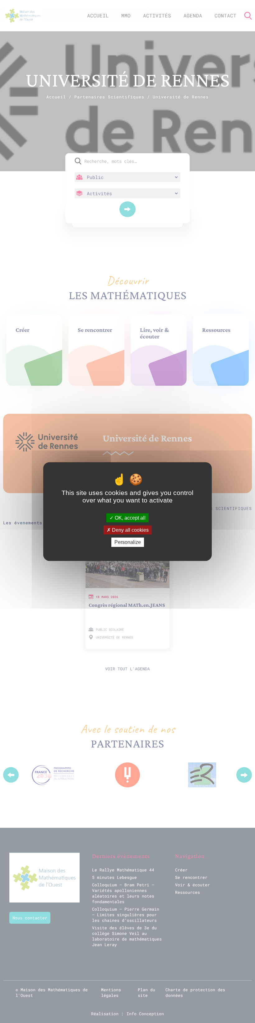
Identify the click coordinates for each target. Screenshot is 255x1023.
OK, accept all (130, 518)
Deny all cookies (130, 530)
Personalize (127, 542)
